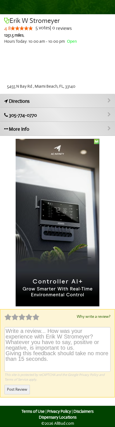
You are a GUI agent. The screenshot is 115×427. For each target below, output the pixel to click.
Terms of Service (16, 379)
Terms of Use (33, 411)
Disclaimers (83, 411)
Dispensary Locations (57, 417)
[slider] (22, 28)
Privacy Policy (88, 375)
